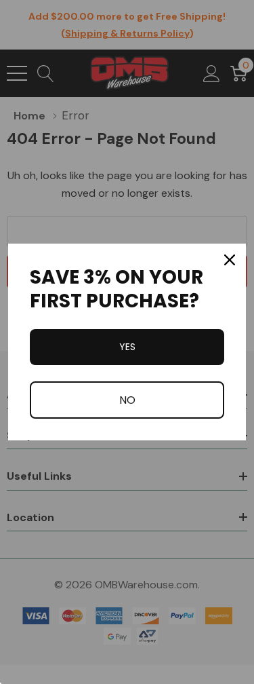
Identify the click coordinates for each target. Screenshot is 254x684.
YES (127, 347)
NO (127, 400)
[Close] (229, 260)
